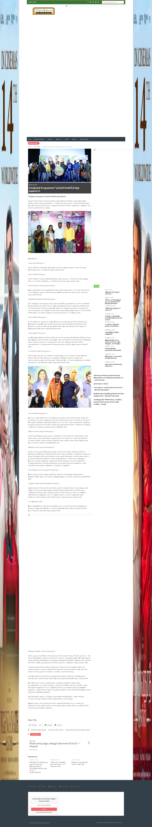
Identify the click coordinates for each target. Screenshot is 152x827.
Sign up (44, 809)
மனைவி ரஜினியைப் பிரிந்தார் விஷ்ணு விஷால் (112, 333)
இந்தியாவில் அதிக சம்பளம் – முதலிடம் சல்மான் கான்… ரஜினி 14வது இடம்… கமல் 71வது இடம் (112, 342)
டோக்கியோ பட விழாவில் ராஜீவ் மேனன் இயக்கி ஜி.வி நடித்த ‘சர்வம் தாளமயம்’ (113, 317)
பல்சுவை (74, 139)
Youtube (76, 786)
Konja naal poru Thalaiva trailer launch (78, 729)
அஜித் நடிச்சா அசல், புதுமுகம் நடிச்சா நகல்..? (112, 293)
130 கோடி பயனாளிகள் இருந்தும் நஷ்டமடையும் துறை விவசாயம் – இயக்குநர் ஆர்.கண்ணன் (113, 301)
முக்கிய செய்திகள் (39, 139)
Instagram (64, 786)
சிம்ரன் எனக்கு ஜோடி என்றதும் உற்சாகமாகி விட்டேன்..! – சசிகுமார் (54, 745)
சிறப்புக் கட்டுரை (84, 139)
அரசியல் (50, 139)
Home (29, 146)
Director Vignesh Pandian (38, 729)
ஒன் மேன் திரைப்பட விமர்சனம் (101, 384)
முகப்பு (29, 139)
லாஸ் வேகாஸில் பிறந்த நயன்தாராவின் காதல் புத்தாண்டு (113, 349)
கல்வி (66, 139)
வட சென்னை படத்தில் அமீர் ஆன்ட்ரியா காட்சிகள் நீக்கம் (111, 325)
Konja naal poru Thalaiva (56, 729)
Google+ (53, 786)
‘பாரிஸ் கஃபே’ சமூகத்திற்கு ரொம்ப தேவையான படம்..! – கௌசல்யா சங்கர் (58, 764)
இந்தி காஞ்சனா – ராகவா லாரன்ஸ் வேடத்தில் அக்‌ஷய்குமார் (113, 357)
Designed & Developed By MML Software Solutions (109, 822)
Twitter (43, 786)
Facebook (32, 786)
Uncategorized (36, 146)
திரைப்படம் (58, 139)
